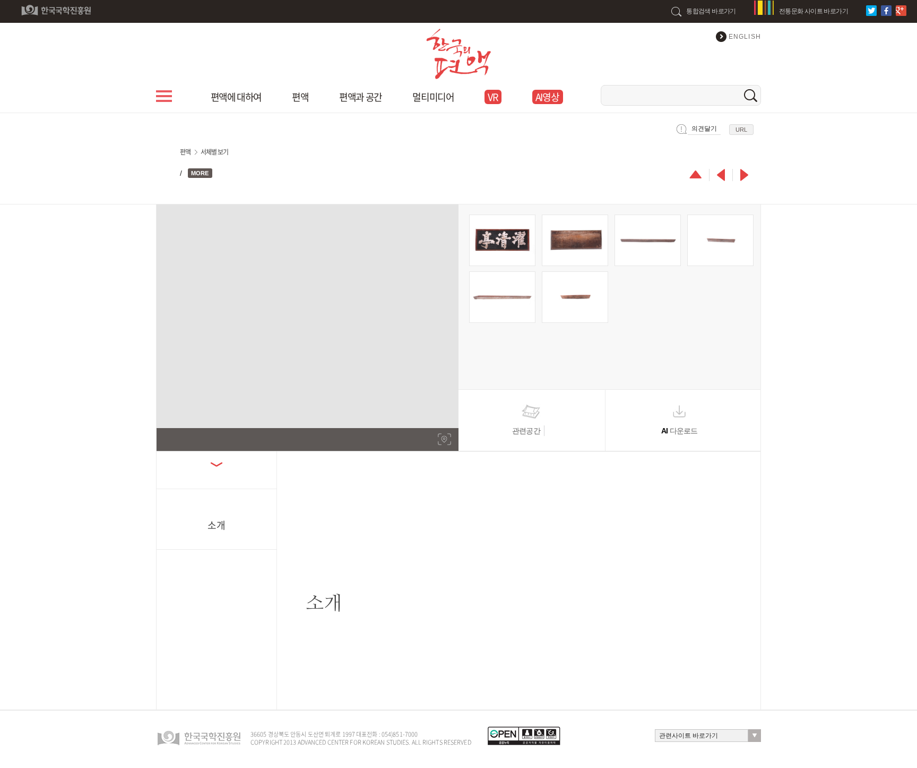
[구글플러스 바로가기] (902, 10)
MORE (200, 173)
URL (741, 129)
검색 (750, 95)
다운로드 (679, 430)
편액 (300, 97)
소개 (216, 524)
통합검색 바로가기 (711, 11)
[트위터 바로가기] (872, 10)
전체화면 (444, 439)
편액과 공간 (360, 97)
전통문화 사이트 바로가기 (813, 11)
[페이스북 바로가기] (887, 10)
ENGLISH (745, 36)
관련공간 (526, 430)
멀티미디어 (433, 97)
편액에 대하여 (236, 97)
